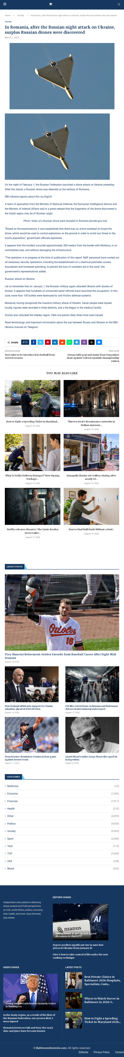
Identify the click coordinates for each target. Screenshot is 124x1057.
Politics (63, 823)
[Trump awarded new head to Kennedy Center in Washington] (31, 992)
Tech (63, 846)
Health (63, 808)
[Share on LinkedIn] (55, 342)
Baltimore (63, 786)
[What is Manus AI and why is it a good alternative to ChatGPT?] (80, 922)
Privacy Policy (102, 1052)
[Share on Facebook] (33, 342)
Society (20, 15)
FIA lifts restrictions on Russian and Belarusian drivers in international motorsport (91, 707)
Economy (63, 793)
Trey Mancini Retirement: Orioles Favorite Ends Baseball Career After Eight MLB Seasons (60, 656)
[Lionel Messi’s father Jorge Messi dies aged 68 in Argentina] (92, 735)
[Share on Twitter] (40, 342)
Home (7, 15)
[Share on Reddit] (62, 342)
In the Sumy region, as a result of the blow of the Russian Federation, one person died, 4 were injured (29, 1018)
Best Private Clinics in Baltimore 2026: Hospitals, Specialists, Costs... (102, 980)
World (63, 868)
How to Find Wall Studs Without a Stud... (91, 529)
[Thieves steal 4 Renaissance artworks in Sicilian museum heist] (91, 398)
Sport (63, 838)
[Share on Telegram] (77, 342)
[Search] (119, 4)
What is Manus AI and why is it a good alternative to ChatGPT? (75, 935)
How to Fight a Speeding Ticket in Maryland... (32, 421)
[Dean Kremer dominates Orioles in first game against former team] (32, 735)
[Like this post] (26, 342)
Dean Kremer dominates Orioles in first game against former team (30, 758)
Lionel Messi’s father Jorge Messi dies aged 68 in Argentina (91, 758)
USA (63, 861)
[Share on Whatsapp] (69, 342)
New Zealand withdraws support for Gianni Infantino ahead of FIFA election (28, 707)
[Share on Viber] (84, 342)
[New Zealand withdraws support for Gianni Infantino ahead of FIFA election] (32, 684)
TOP (63, 853)
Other (63, 816)
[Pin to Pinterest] (48, 342)
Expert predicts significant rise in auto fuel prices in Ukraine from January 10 (78, 947)
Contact (119, 1052)
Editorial (83, 1052)
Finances (63, 801)
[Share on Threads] (91, 342)
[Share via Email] (99, 342)
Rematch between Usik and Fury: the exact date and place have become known (28, 1029)
